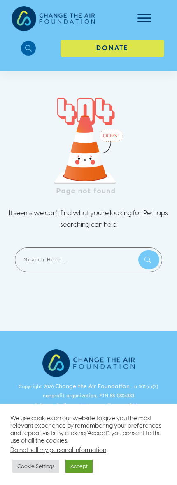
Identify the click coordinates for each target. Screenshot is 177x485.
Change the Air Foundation (92, 386)
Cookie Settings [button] (35, 466)
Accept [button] (79, 466)
